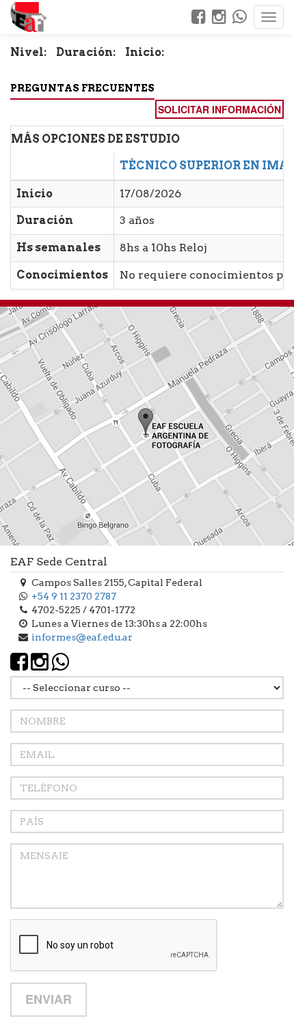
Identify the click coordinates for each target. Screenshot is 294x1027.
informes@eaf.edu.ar (82, 637)
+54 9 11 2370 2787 (73, 596)
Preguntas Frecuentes (82, 88)
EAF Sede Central (58, 561)
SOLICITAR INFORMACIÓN (219, 109)
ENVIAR (48, 999)
